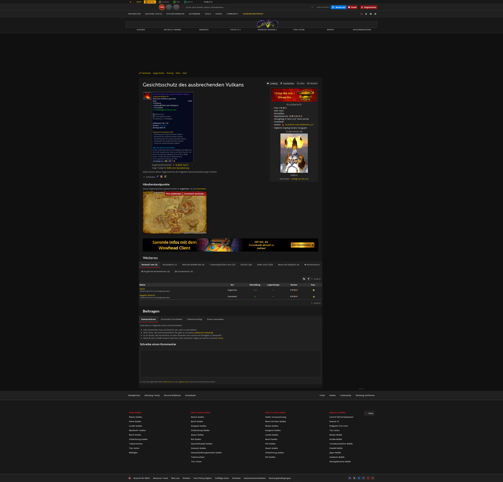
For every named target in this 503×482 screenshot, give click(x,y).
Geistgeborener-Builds (340, 461)
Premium (236, 478)
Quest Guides (197, 435)
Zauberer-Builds (337, 457)
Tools (322, 395)
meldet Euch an (168, 382)
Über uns (175, 478)
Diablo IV (211, 2)
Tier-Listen (196, 461)
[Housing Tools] (152, 395)
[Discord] (350, 478)
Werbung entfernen (253, 14)
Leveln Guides (135, 426)
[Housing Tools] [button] (153, 14)
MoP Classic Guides (200, 412)
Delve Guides (135, 421)
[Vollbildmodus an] (361, 14)
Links (302, 83)
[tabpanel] (230, 290)
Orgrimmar (184, 188)
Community (232, 14)
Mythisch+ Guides (137, 430)
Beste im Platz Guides (275, 421)
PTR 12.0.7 (176, 7)
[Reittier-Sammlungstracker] (230, 245)
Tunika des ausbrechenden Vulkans (167, 143)
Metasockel (159, 114)
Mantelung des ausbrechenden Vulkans (168, 134)
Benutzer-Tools (160, 478)
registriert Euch (183, 382)
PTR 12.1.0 (168, 7)
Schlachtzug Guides (138, 439)
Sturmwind (201, 188)
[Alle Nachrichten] (130, 2)
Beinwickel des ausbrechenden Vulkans (168, 136)
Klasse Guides (135, 417)
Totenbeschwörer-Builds (341, 443)
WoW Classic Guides (275, 412)
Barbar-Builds (335, 435)
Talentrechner (136, 443)
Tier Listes (334, 430)
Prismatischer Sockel (163, 116)
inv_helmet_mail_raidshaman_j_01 (299, 124)
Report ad (361, 389)
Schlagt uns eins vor (299, 179)
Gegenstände (158, 73)
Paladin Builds (336, 448)
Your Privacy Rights (202, 478)
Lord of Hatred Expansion (341, 417)
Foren (220, 338)
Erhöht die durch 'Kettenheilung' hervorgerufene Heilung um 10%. (167, 158)
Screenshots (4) (294, 131)
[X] (354, 478)
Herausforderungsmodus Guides (206, 452)
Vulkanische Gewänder (161, 132)
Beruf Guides (135, 435)
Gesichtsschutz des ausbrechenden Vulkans (170, 139)
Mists (190, 2)
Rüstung (169, 73)
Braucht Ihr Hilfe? (142, 478)
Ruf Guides (196, 439)
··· (197, 2)
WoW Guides (135, 412)
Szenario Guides (198, 448)
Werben (186, 478)
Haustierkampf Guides (201, 443)
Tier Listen (134, 448)
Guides (218, 14)
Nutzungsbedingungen (280, 478)
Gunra (142, 289)
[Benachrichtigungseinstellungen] (366, 14)
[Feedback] (371, 14)
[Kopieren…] (304, 279)
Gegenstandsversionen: (162, 165)
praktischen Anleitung (204, 332)
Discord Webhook (175, 14)
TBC (178, 2)
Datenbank (194, 14)
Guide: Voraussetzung (275, 417)
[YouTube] (368, 478)
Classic (165, 2)
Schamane (163, 125)
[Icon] (147, 96)
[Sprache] (375, 14)
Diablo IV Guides (337, 412)
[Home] (142, 7)
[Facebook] (363, 478)
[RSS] (373, 478)
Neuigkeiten (134, 14)
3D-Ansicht (312, 83)
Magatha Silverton (147, 295)
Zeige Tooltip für (159, 168)
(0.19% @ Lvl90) (170, 110)
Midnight (133, 452)
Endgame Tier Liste (338, 426)
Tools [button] (208, 14)
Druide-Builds (335, 439)
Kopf (184, 73)
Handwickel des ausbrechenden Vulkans (169, 141)
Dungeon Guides (198, 426)
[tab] (149, 264)
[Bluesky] (359, 478)
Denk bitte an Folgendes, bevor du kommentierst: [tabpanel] (181, 353)
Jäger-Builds (335, 452)
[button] (174, 221)
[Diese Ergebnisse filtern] (309, 279)
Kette (178, 73)
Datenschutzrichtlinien (255, 478)
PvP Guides (270, 443)
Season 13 (334, 421)
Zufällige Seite (222, 478)
